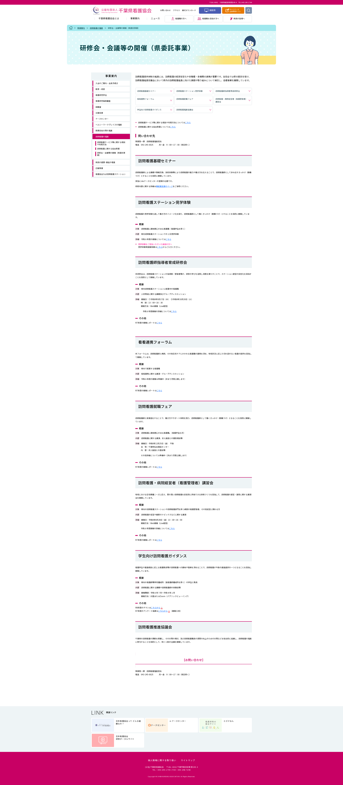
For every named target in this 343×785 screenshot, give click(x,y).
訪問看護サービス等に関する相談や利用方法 (111, 143)
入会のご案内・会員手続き (107, 83)
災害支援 (99, 112)
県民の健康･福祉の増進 (105, 162)
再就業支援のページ (164, 186)
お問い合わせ (165, 10)
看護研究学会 (101, 95)
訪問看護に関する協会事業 (108, 149)
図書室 (98, 107)
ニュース (155, 18)
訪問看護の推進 (96, 28)
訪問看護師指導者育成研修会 (227, 91)
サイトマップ (188, 760)
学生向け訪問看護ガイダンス (149, 109)
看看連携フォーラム (145, 99)
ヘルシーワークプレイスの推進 (109, 124)
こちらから (155, 607)
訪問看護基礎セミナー (146, 91)
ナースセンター (102, 118)
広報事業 (99, 168)
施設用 (212, 10)
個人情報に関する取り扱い (162, 760)
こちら (188, 122)
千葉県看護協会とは (108, 18)
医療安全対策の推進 (104, 130)
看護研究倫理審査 (103, 101)
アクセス (176, 10)
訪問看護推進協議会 (184, 109)
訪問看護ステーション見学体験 (189, 91)
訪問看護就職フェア (184, 99)
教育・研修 (100, 89)
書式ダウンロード (189, 10)
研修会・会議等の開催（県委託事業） (124, 28)
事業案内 (134, 18)
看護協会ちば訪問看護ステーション (111, 174)
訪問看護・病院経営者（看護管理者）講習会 (231, 100)
